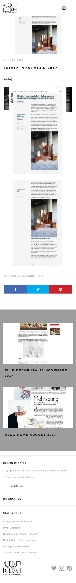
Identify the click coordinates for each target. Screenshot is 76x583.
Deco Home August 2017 (30, 434)
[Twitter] (53, 567)
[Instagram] (61, 567)
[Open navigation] (71, 8)
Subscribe (16, 486)
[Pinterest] (69, 567)
